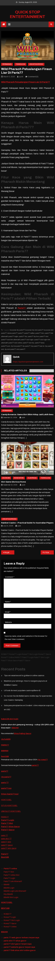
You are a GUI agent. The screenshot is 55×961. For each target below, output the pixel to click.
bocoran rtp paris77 (17, 330)
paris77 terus (40, 343)
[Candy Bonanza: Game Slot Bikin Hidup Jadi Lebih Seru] (27, 391)
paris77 (20, 333)
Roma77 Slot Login (12, 920)
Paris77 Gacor (8, 830)
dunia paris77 (12, 333)
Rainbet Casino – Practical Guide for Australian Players (27, 523)
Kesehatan (19, 478)
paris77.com (5, 346)
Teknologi (20, 64)
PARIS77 (5, 745)
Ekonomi (6, 478)
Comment (9, 577)
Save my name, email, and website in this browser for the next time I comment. (26, 637)
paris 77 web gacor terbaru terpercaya (21, 938)
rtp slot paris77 (10, 349)
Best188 (5, 857)
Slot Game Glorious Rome (13, 482)
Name (8, 602)
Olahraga (32, 478)
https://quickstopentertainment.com (28, 362)
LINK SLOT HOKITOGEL (11, 811)
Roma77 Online (10, 927)
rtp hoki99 (5, 739)
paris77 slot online (15, 343)
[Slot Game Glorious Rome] (27, 458)
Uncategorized (36, 64)
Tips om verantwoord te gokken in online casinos (24, 676)
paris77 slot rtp (28, 343)
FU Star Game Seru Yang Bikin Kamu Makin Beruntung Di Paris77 (48, 552)
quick (21, 77)
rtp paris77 (26, 346)
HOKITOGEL (6, 800)
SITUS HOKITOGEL (9, 806)
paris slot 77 (6, 839)
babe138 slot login (9, 719)
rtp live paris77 (16, 346)
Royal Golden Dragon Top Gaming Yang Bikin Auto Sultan (9, 552)
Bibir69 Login (9, 888)
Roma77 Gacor (10, 923)
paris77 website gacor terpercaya (19, 947)
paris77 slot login (27, 340)
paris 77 (4, 835)
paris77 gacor (7, 845)
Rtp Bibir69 (8, 894)
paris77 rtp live (33, 336)
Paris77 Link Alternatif (13, 881)
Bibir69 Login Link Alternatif (15, 891)
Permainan (7, 64)
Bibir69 (15, 728)
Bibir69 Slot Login (11, 897)
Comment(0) (33, 77)
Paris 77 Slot (7, 823)
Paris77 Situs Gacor (10, 827)
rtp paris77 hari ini (37, 346)
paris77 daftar (29, 333)
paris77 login (13, 336)
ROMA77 (7, 914)
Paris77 (4, 854)
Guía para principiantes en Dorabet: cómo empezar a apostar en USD (29, 708)
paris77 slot (44, 336)
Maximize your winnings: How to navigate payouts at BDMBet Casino (25, 683)
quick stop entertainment (27, 14)
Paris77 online (10, 869)
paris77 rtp (23, 336)
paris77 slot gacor (8, 848)
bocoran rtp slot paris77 (34, 330)
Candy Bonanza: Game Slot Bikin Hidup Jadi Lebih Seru (27, 414)
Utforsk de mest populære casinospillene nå (22, 690)
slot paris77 (20, 349)
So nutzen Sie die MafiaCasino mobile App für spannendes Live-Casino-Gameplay (28, 698)
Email (7, 612)
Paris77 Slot (9, 872)
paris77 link (39, 333)
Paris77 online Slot (12, 875)
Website (8, 622)
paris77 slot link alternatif (10, 340)
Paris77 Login (7, 820)
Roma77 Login (10, 917)
